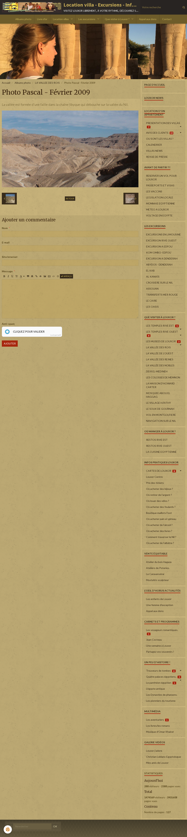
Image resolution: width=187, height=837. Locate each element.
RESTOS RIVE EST (157, 439)
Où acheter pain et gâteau (161, 518)
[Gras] (4, 276)
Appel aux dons (148, 19)
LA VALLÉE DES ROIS (158, 347)
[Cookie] (8, 829)
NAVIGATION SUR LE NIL (161, 420)
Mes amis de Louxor (157, 762)
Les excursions (87, 19)
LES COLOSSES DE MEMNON (163, 377)
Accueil (6, 82)
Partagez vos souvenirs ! (160, 651)
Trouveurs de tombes (160, 670)
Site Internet (10, 256)
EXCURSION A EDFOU (159, 246)
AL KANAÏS (152, 276)
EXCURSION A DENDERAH (162, 258)
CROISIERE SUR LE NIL (159, 282)
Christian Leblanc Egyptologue (163, 756)
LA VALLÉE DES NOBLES (160, 365)
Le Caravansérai (155, 574)
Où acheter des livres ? (159, 530)
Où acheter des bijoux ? (159, 488)
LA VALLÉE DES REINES (159, 359)
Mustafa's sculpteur (157, 580)
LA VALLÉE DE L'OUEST (159, 353)
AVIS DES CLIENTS (159, 132)
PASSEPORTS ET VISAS (160, 185)
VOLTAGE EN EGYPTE (159, 215)
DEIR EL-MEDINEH (156, 371)
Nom (5, 228)
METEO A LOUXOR (157, 209)
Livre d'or (42, 19)
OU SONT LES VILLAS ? (159, 138)
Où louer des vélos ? (157, 500)
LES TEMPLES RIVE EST (162, 325)
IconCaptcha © (55, 335)
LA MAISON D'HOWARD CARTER (160, 385)
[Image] (45, 276)
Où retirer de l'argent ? (159, 494)
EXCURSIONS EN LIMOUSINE (163, 234)
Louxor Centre (154, 476)
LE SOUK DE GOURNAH (160, 408)
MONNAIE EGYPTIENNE (160, 203)
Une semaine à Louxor (158, 645)
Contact (167, 19)
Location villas (61, 19)
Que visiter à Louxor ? (117, 19)
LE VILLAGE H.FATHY (158, 402)
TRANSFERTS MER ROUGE (162, 294)
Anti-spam (8, 323)
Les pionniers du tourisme (160, 700)
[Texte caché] (40, 276)
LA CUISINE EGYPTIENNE (161, 451)
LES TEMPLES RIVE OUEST (162, 333)
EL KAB (150, 270)
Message (7, 271)
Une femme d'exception (159, 605)
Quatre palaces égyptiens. (163, 676)
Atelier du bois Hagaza (158, 561)
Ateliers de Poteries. (158, 567)
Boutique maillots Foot (159, 512)
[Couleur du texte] (22, 276)
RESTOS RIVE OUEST (159, 445)
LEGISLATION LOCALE (159, 197)
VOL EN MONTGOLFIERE (161, 414)
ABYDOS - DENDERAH (159, 264)
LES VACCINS (154, 191)
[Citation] (28, 276)
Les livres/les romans (158, 725)
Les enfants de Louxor (158, 598)
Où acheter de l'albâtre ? (160, 543)
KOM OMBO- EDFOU (158, 252)
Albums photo (23, 19)
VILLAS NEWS (154, 150)
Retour (70, 198)
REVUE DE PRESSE (157, 156)
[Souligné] (12, 276)
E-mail (5, 242)
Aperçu (67, 276)
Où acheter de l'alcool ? (159, 524)
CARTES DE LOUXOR (160, 470)
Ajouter (10, 343)
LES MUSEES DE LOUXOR (162, 341)
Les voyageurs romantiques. (162, 631)
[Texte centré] (32, 276)
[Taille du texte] (16, 276)
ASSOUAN (152, 288)
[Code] (53, 276)
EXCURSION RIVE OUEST (161, 240)
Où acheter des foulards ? (160, 506)
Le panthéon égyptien (160, 682)
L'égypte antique (155, 688)
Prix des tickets (155, 482)
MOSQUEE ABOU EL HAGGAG (158, 395)
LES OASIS (152, 306)
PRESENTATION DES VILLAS (163, 124)
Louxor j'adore (154, 750)
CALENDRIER (154, 144)
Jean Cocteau (154, 639)
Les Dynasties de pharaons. (161, 694)
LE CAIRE (151, 300)
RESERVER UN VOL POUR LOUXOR (161, 177)
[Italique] (8, 276)
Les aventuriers (156, 719)
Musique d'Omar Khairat (160, 731)
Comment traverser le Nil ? (161, 536)
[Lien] (36, 276)
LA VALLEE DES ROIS (47, 82)
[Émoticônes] (58, 276)
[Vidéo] (49, 276)
